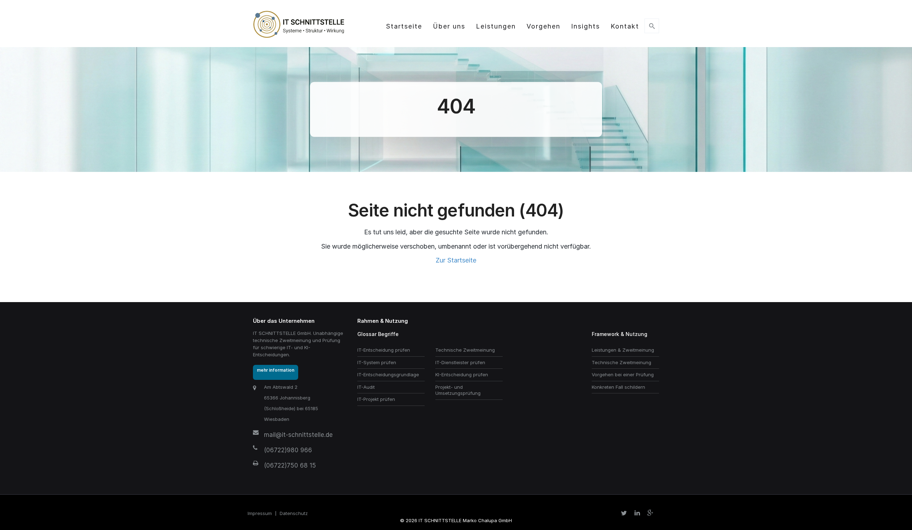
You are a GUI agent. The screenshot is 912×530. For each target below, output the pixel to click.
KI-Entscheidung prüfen (461, 374)
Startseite (404, 26)
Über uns (449, 26)
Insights (585, 26)
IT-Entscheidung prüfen (383, 350)
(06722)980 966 (288, 450)
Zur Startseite (456, 260)
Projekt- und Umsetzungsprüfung (458, 390)
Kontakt (625, 26)
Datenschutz (294, 513)
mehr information (275, 370)
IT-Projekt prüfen (376, 399)
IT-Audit (366, 387)
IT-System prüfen (376, 362)
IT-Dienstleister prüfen (460, 362)
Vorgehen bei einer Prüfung (623, 374)
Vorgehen (543, 26)
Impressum (260, 513)
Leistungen (496, 26)
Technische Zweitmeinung (465, 350)
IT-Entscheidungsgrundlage (388, 374)
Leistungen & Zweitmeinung (623, 350)
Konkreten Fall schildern (618, 387)
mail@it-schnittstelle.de (298, 434)
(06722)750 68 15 (290, 465)
